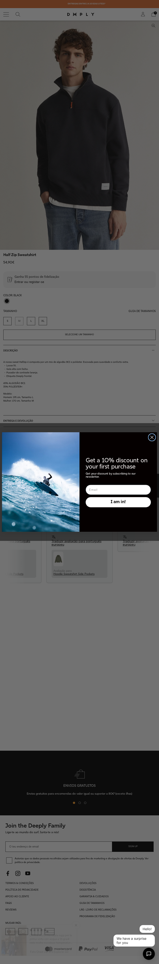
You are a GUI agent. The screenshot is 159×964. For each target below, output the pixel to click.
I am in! (118, 502)
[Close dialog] (151, 437)
